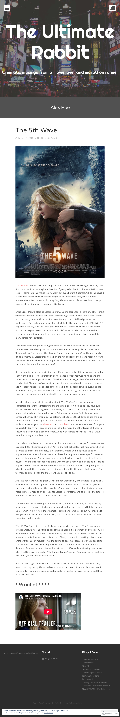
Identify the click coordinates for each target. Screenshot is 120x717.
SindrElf (85, 666)
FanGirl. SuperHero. (90, 676)
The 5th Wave (36, 130)
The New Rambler (90, 659)
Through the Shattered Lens (94, 682)
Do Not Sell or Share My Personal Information (70, 703)
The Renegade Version (92, 672)
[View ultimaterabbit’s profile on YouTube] (54, 659)
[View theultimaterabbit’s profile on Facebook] (43, 659)
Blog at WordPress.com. (41, 703)
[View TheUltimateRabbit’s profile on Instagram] (49, 659)
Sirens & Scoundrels (91, 669)
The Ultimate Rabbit (47, 138)
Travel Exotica (88, 662)
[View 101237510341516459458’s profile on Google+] (57, 659)
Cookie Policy (48, 713)
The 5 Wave (22, 285)
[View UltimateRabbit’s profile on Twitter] (46, 659)
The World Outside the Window (96, 685)
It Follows (64, 424)
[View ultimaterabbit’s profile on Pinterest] (51, 659)
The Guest (48, 424)
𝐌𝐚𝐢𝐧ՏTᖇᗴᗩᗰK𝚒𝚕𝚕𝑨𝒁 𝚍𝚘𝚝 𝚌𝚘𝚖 (96, 689)
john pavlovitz (88, 679)
